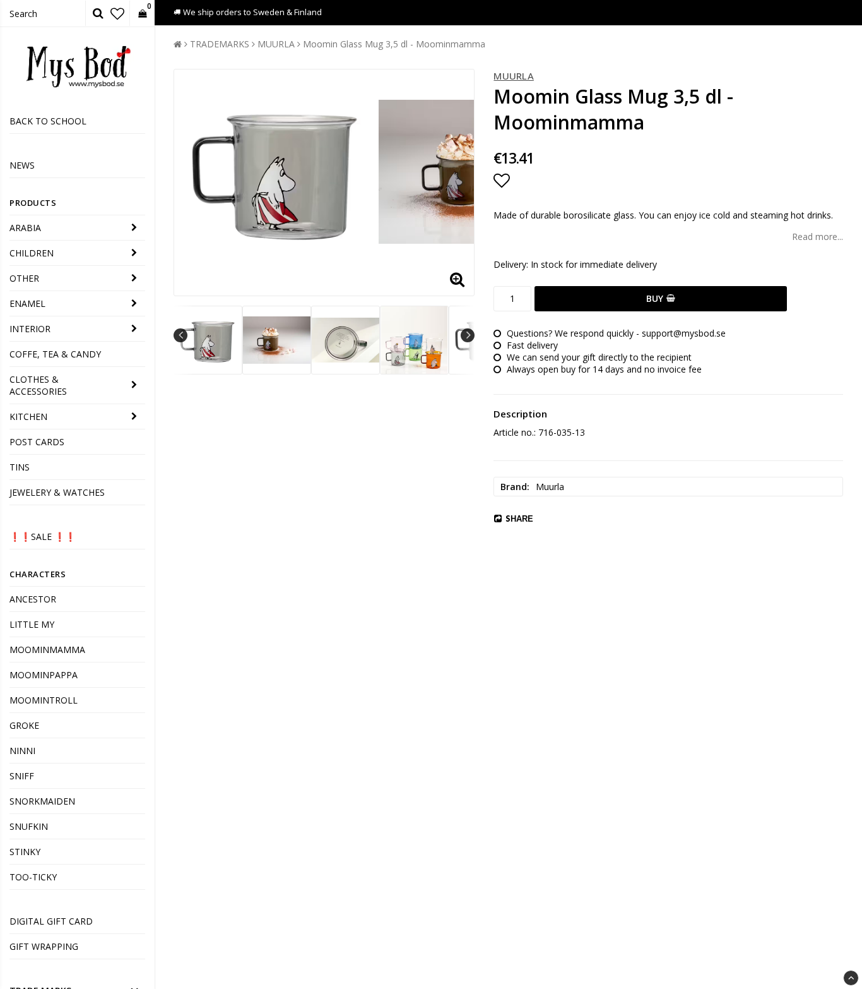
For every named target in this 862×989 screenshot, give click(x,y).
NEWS (22, 165)
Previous (180, 335)
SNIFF (21, 776)
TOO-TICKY (33, 877)
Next (468, 335)
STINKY (24, 852)
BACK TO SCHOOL (47, 121)
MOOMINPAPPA (43, 675)
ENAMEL (27, 303)
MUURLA (276, 44)
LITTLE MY (31, 624)
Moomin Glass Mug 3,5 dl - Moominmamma (394, 44)
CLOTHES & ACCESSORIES (38, 385)
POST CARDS (36, 442)
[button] (117, 13)
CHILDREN (31, 253)
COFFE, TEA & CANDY (55, 354)
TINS (19, 467)
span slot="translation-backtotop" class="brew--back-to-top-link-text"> (851, 978)
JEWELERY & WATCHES (57, 492)
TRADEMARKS (219, 44)
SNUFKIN (28, 826)
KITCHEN (28, 417)
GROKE (24, 725)
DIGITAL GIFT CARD (51, 921)
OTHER (24, 278)
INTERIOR (29, 329)
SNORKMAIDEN (42, 801)
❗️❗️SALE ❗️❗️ (42, 536)
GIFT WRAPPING (43, 946)
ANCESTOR (32, 599)
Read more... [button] (817, 237)
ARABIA (25, 228)
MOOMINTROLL (43, 700)
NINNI (22, 751)
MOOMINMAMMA (47, 650)
